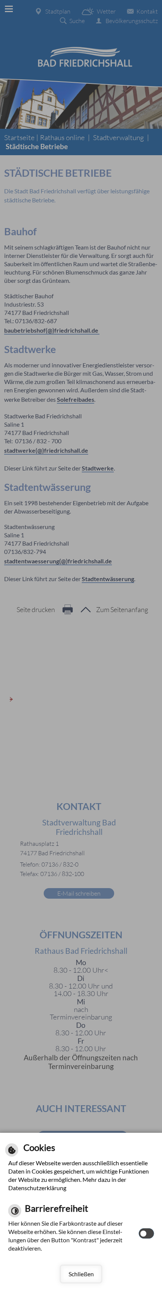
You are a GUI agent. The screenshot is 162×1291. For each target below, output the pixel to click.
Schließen (81, 1273)
